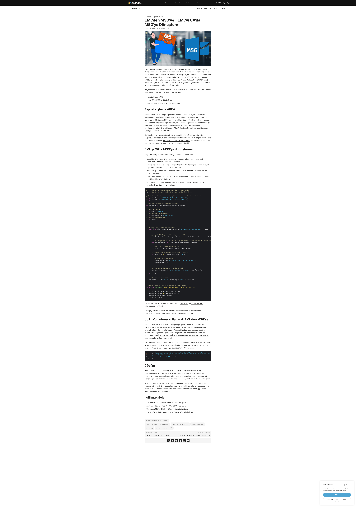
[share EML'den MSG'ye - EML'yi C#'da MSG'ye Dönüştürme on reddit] (176, 441)
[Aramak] (228, 3)
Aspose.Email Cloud (152, 115)
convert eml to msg (197, 424)
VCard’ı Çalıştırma (180, 128)
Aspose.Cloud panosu (182, 330)
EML (146, 69)
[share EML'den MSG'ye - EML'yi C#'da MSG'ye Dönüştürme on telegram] (188, 441)
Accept (337, 494)
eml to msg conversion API (164, 428)
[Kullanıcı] (224, 3)
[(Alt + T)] (139, 8)
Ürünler (166, 3)
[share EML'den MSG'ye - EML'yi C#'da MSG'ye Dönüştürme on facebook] (180, 441)
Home (134, 8)
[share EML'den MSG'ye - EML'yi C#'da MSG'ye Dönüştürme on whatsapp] (184, 441)
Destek (181, 3)
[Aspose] (135, 2)
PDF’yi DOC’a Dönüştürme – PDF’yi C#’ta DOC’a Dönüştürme (169, 412)
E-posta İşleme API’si (154, 97)
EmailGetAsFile (152, 179)
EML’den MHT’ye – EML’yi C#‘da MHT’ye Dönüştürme (167, 403)
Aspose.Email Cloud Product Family (156, 420)
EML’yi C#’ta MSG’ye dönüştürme (159, 100)
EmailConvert (166, 313)
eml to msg (149, 428)
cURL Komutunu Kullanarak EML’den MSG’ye (163, 103)
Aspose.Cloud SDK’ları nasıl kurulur (176, 140)
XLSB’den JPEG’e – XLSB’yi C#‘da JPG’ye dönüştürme (167, 409)
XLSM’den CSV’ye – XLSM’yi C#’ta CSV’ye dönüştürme (167, 406)
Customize (330, 499)
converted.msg (197, 303)
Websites (189, 3)
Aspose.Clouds (158, 17)
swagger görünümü (152, 386)
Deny (344, 499)
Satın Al (174, 3)
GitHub (187, 379)
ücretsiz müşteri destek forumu (180, 389)
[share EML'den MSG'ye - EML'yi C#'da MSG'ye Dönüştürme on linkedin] (172, 441)
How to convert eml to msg (180, 424)
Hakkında (198, 3)
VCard (156, 117)
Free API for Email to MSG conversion (157, 424)
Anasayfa (148, 17)
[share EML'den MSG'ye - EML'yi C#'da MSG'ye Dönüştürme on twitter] (168, 441)
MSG (188, 77)
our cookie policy (341, 490)
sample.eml (184, 303)
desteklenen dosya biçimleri (176, 117)
